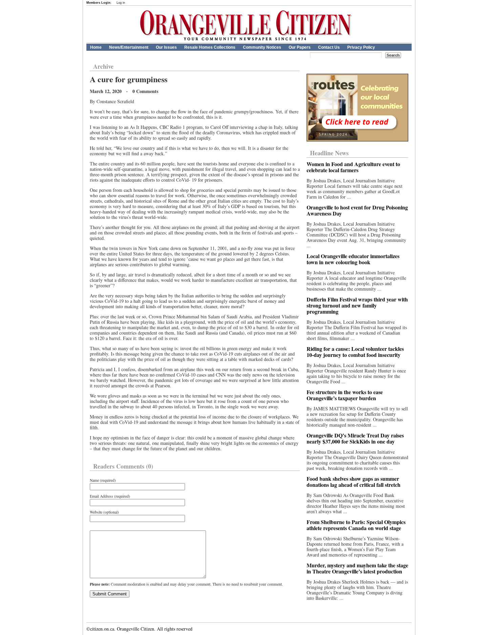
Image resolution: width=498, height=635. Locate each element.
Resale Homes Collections (209, 47)
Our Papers (300, 47)
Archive (103, 66)
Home (96, 47)
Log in (121, 2)
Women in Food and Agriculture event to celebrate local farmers (353, 167)
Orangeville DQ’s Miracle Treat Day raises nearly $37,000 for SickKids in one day (355, 438)
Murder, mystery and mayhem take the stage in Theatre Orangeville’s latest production (357, 568)
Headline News (329, 153)
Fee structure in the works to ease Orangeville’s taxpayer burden (345, 395)
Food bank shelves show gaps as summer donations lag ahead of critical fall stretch (353, 482)
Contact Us (329, 47)
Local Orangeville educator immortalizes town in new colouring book (353, 259)
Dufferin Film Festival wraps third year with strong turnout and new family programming (357, 305)
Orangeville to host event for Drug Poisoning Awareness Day (357, 210)
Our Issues (166, 47)
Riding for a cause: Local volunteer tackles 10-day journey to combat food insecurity (355, 352)
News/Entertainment (128, 47)
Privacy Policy (361, 47)
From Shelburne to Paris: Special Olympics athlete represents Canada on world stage (356, 525)
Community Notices (262, 47)
